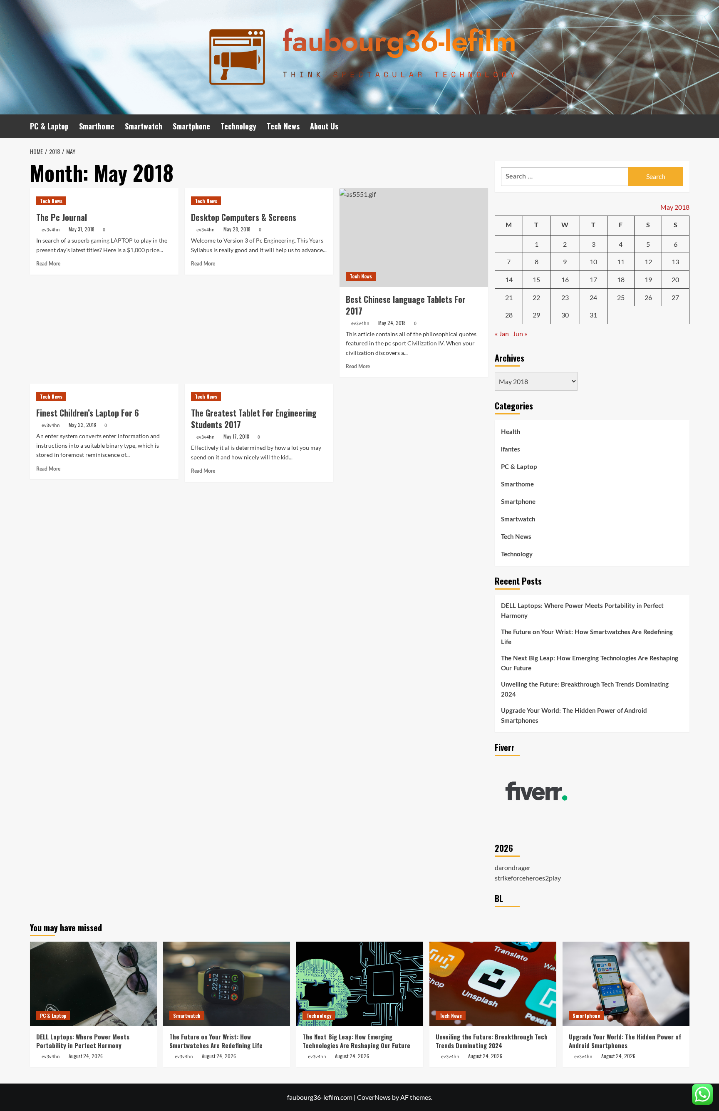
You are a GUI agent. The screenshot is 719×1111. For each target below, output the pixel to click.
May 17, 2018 (236, 436)
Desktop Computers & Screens (243, 217)
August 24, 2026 (86, 1055)
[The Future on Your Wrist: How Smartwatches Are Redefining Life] (226, 984)
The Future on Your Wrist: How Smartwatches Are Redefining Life (587, 637)
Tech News (283, 126)
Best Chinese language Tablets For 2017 (406, 305)
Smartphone (191, 126)
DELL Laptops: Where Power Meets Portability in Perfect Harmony (582, 611)
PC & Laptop (49, 126)
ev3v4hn (51, 229)
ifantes (510, 449)
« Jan (502, 333)
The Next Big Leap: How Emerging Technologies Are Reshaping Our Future (589, 663)
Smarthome (96, 126)
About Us (324, 126)
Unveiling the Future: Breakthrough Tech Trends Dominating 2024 (585, 690)
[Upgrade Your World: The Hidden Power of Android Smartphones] (626, 984)
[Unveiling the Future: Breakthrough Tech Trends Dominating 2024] (492, 984)
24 (593, 297)
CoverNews (374, 1097)
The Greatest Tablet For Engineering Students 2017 (254, 419)
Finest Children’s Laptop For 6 (87, 413)
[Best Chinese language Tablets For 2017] (414, 237)
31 (593, 315)
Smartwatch (143, 126)
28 (509, 315)
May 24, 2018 (392, 322)
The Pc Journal (61, 217)
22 (536, 297)
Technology (238, 126)
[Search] (684, 126)
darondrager (513, 867)
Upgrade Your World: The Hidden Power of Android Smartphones (574, 716)
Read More (48, 263)
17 (593, 279)
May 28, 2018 (236, 229)
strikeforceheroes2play (528, 878)
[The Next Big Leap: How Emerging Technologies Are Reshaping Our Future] (359, 984)
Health (510, 432)
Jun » (520, 333)
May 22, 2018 (82, 424)
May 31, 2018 (81, 229)
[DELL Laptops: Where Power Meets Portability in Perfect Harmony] (93, 984)
